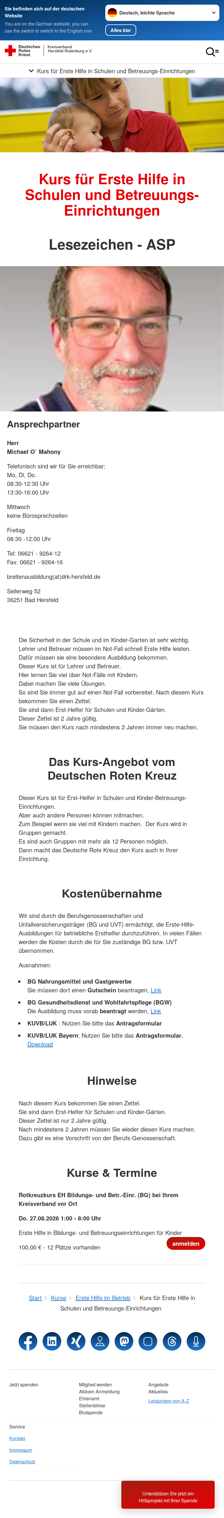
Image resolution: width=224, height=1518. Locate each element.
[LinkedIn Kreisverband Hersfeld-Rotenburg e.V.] (52, 1341)
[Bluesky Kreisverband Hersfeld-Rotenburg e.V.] (148, 1341)
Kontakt (17, 1438)
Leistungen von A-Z (168, 1400)
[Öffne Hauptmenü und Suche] (212, 52)
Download (40, 1044)
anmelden (186, 1243)
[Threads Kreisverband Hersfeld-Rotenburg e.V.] (172, 1341)
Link (156, 990)
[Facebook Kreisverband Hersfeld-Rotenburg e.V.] (28, 1341)
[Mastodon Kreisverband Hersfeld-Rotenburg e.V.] (124, 1341)
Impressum (20, 1450)
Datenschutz (22, 1461)
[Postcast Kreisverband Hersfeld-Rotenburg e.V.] (196, 1341)
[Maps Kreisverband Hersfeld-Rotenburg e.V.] (100, 1341)
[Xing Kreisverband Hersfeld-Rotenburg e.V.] (76, 1341)
